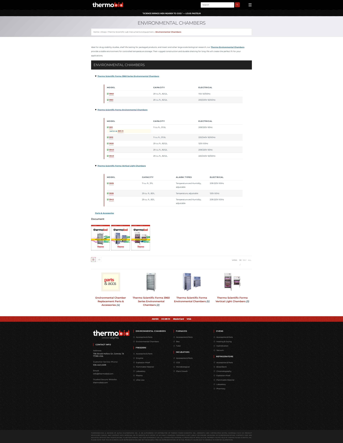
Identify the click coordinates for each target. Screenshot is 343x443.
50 (240, 260)
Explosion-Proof (143, 362)
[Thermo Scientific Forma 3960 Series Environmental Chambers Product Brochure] (101, 237)
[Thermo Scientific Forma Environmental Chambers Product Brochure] (121, 237)
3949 (111, 156)
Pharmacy (220, 389)
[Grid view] (93, 259)
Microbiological (183, 367)
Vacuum (220, 350)
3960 (111, 94)
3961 (111, 100)
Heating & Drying (224, 341)
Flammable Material (145, 367)
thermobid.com (100, 382)
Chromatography (223, 371)
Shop (103, 32)
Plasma (139, 375)
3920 (111, 143)
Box (178, 341)
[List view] (99, 259)
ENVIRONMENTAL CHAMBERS (119, 65)
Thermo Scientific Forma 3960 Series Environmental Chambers (128, 76)
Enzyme (139, 358)
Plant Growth (182, 371)
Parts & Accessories (104, 213)
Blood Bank (221, 367)
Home (96, 32)
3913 (111, 137)
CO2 (178, 362)
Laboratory (140, 371)
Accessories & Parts (144, 337)
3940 (111, 150)
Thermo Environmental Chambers (227, 47)
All (249, 260)
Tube (178, 346)
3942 (111, 199)
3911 (111, 127)
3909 (111, 183)
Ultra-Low (140, 380)
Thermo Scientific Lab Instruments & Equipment (131, 32)
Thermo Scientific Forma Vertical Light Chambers (121, 166)
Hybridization (222, 346)
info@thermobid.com (103, 374)
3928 (111, 193)
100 (244, 260)
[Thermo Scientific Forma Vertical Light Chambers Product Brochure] (141, 237)
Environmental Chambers (147, 341)
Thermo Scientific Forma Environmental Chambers (122, 110)
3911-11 (120, 131)
